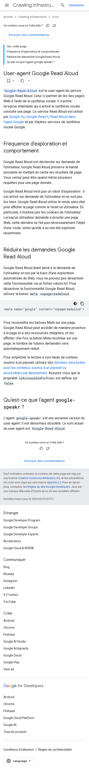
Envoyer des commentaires (29, 35)
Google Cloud (12, 655)
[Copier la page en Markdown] (22, 80)
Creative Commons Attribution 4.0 (39, 478)
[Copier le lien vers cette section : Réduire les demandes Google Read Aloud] (35, 257)
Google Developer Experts (20, 534)
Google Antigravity (16, 648)
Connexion (76, 5)
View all (8, 669)
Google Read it (37, 117)
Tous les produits (15, 732)
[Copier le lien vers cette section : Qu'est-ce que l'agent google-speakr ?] (28, 407)
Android (8, 620)
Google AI (9, 725)
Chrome (8, 627)
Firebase (9, 634)
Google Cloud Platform (18, 718)
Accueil (8, 16)
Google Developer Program (21, 520)
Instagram (10, 581)
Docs (55, 16)
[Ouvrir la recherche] (62, 5)
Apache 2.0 (54, 482)
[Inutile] (54, 25)
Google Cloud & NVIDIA (18, 548)
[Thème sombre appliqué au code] (75, 303)
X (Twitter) (10, 595)
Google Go (17, 117)
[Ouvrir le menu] (7, 5)
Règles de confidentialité (55, 749)
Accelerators (12, 541)
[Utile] (47, 25)
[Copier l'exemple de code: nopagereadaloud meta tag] (82, 303)
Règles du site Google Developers (48, 486)
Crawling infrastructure (35, 5)
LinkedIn (9, 588)
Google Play (11, 662)
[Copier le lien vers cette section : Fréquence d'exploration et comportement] (43, 151)
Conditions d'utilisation (18, 749)
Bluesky (8, 574)
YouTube (9, 601)
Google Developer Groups (20, 527)
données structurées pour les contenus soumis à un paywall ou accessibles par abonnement (44, 367)
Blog (6, 567)
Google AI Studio (14, 641)
